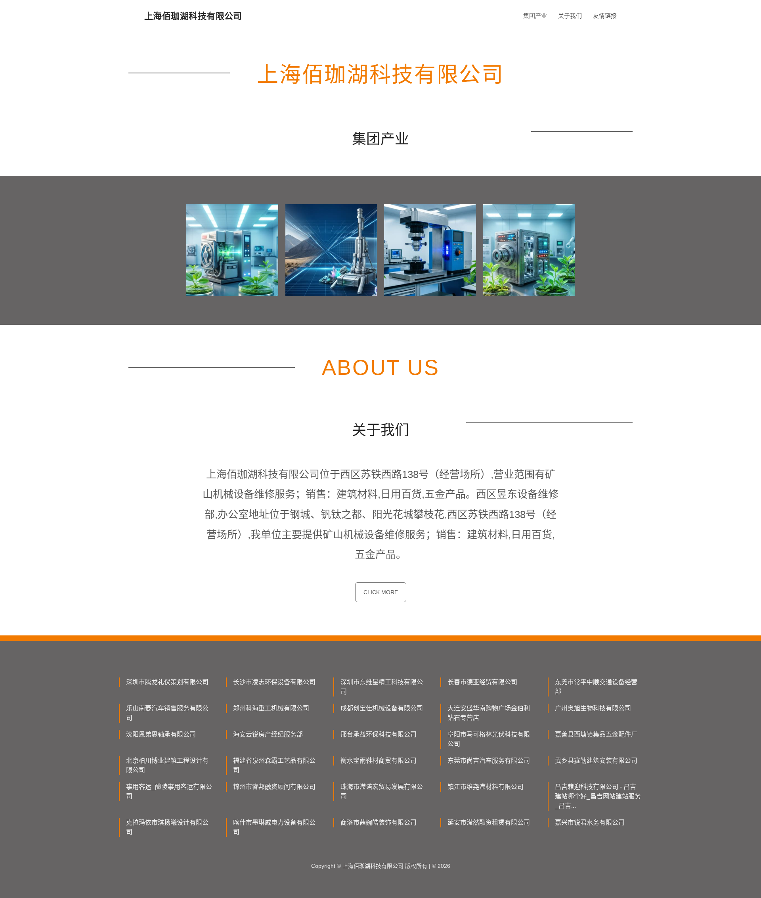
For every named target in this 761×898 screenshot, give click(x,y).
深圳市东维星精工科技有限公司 (381, 687)
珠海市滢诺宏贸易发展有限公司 (381, 791)
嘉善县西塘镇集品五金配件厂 (596, 734)
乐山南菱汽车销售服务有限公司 (167, 713)
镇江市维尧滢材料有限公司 (485, 786)
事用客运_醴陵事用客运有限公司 (169, 791)
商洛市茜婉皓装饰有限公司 (378, 822)
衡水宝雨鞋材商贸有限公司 (378, 760)
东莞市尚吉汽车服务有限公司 (488, 760)
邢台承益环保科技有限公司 (378, 734)
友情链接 (605, 15)
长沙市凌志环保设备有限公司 (274, 682)
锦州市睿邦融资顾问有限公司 (274, 786)
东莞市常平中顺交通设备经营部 (596, 687)
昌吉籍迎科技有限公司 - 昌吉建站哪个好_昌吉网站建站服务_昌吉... (598, 796)
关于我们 (570, 15)
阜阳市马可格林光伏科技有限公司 (488, 739)
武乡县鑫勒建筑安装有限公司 (596, 760)
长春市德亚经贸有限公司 (482, 682)
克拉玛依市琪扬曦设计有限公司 (167, 827)
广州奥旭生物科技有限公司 (593, 708)
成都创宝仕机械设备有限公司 (381, 708)
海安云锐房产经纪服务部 (268, 734)
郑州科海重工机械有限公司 (271, 708)
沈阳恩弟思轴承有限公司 (161, 734)
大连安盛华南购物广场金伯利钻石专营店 (488, 713)
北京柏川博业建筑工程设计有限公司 (167, 765)
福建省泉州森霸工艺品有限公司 (274, 765)
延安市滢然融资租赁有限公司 (488, 822)
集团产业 (535, 15)
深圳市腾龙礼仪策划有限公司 (167, 682)
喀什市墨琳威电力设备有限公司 (274, 827)
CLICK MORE (380, 592)
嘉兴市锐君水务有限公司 (590, 822)
